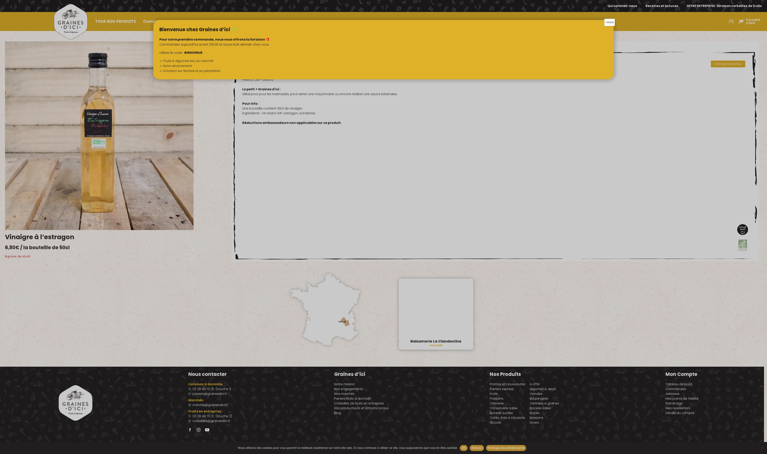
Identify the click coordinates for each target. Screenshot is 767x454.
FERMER (609, 22)
